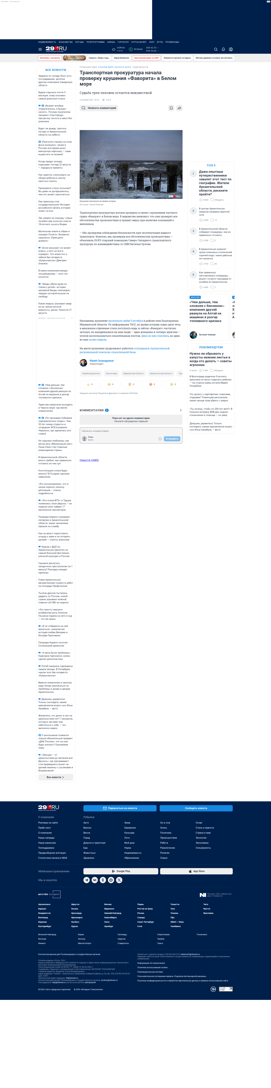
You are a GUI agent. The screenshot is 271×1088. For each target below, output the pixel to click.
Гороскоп (123, 42)
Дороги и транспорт (94, 842)
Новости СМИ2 (89, 460)
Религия (164, 852)
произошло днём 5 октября (125, 320)
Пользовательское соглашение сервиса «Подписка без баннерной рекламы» (171, 976)
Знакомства (66, 42)
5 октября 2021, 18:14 (89, 100)
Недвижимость (47, 42)
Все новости (55, 70)
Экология (201, 837)
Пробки (136, 49)
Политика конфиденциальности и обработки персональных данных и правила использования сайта (182, 981)
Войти (90, 440)
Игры (160, 42)
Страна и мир (203, 832)
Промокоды (172, 42)
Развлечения (167, 847)
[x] (119, 880)
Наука (127, 847)
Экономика (202, 842)
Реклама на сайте (48, 822)
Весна (86, 832)
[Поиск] (216, 49)
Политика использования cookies (152, 967)
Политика (165, 832)
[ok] (103, 880)
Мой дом (129, 842)
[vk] (95, 880)
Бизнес (87, 827)
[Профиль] (231, 49)
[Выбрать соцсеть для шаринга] (179, 108)
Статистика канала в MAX (52, 857)
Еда (85, 847)
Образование (131, 857)
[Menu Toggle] (40, 49)
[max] (111, 880)
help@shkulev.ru (59, 982)
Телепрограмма (95, 42)
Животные (89, 852)
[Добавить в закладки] (171, 108)
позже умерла (97, 339)
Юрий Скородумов (102, 360)
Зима (127, 822)
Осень (163, 827)
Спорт (199, 822)
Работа (164, 842)
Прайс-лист (44, 827)
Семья (163, 857)
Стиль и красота (205, 827)
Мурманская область (133, 373)
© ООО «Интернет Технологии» (88, 989)
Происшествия (168, 837)
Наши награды (46, 837)
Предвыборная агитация (52, 852)
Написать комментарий (102, 107)
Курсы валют (139, 42)
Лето (127, 837)
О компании (45, 832)
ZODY (151, 42)
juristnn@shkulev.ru (109, 980)
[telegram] (86, 880)
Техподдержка (46, 847)
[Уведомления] (223, 49)
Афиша (111, 42)
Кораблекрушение (91, 373)
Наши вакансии (47, 842)
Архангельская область (161, 373)
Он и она (165, 822)
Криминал (130, 827)
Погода (79, 42)
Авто (86, 822)
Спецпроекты (203, 847)
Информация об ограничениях (151, 963)
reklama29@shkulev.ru (190, 954)
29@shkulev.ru (72, 978)
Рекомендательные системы (150, 972)
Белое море (111, 373)
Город (86, 837)
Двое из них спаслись (155, 335)
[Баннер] (74, 58)
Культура (129, 832)
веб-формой (90, 982)
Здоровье (88, 857)
